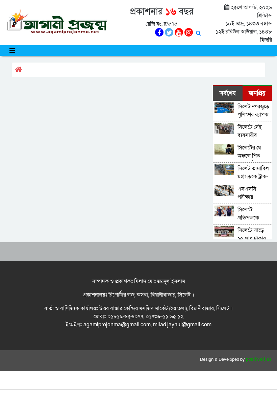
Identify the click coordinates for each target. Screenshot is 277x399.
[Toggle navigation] (12, 50)
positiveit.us (259, 359)
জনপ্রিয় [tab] (257, 93)
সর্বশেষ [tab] (227, 93)
